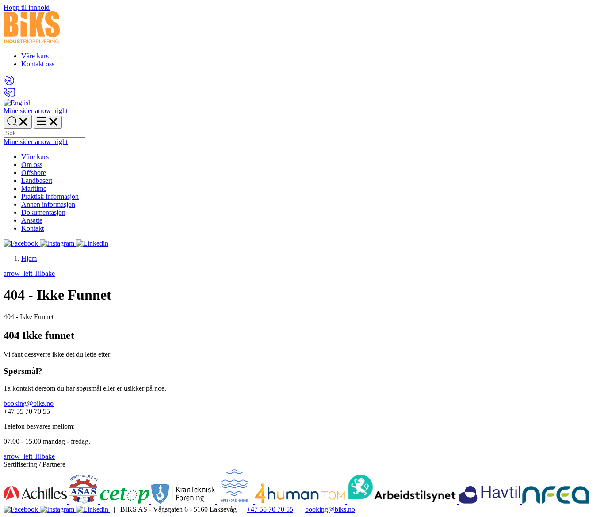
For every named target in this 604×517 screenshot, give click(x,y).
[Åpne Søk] (18, 122)
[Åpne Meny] (48, 122)
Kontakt (32, 228)
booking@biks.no (29, 403)
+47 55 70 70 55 (270, 509)
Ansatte (31, 220)
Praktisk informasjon (50, 196)
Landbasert (36, 180)
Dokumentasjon (43, 212)
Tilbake (29, 273)
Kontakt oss (37, 64)
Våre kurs (35, 56)
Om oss (31, 164)
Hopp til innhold (27, 7)
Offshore (33, 172)
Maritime (33, 188)
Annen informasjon (48, 204)
